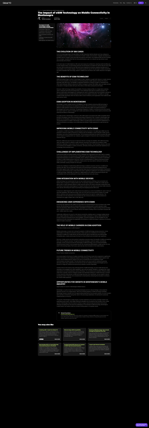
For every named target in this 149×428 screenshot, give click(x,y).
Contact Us (129, 3)
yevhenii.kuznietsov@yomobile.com (67, 314)
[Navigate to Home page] (7, 3)
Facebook (106, 18)
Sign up (141, 2)
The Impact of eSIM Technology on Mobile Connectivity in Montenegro (53, 10)
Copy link (101, 18)
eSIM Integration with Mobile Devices (46, 40)
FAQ (121, 3)
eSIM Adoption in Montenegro (45, 32)
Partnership (115, 3)
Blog (124, 3)
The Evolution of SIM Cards (44, 29)
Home (39, 10)
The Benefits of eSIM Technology (45, 31)
